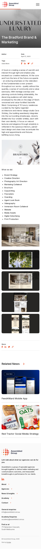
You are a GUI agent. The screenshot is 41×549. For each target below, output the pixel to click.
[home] (10, 4)
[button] (36, 4)
